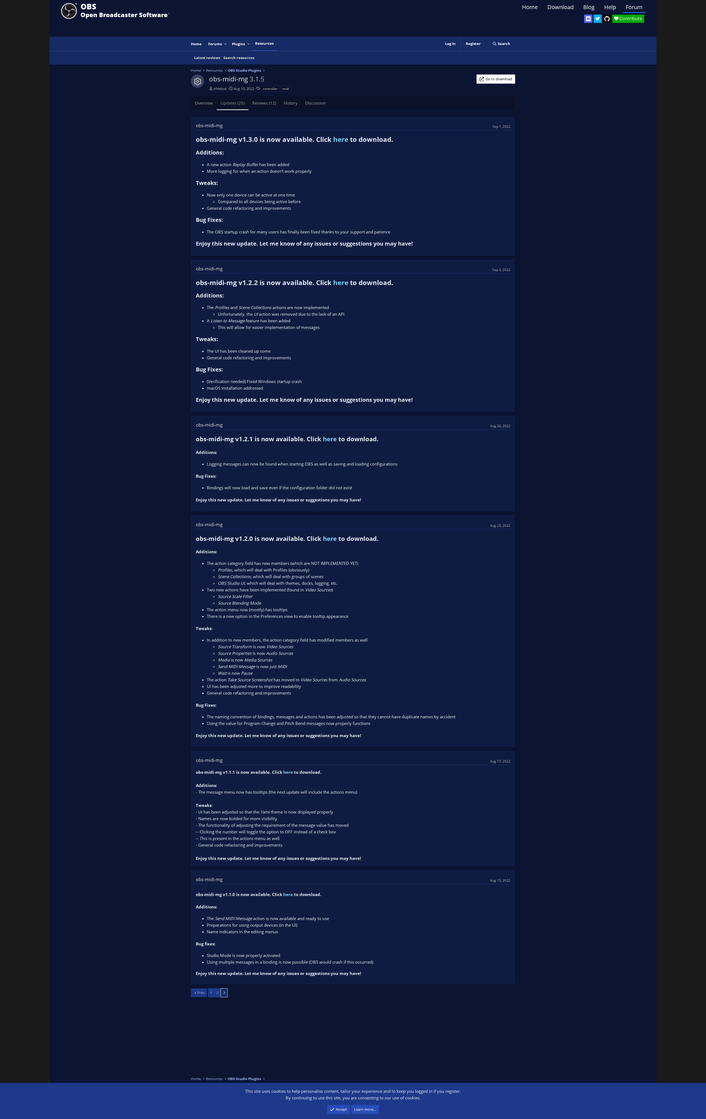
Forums (215, 43)
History (291, 103)
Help (610, 7)
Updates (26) (233, 103)
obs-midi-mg (209, 125)
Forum (634, 7)
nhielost (220, 88)
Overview (204, 103)
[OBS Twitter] (597, 19)
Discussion (315, 103)
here (340, 139)
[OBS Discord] (588, 19)
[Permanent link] (396, 140)
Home (530, 7)
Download (560, 7)
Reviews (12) (264, 103)
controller (270, 88)
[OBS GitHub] (607, 19)
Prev (201, 992)
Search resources (238, 57)
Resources (264, 43)
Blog (589, 7)
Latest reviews (207, 57)
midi (285, 88)
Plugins (238, 43)
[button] (225, 44)
